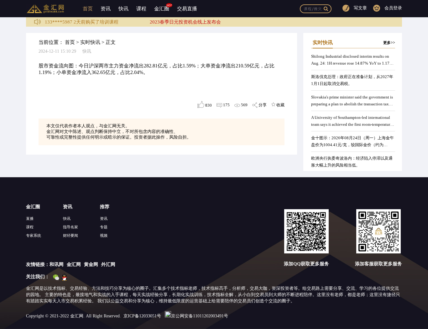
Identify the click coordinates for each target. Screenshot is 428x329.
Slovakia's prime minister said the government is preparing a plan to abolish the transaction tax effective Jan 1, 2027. (352, 104)
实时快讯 (90, 42)
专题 (103, 227)
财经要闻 (70, 235)
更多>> (389, 42)
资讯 (106, 8)
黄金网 (91, 264)
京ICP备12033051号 (142, 316)
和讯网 (57, 264)
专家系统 (33, 235)
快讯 (123, 8)
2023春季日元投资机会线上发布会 (185, 21)
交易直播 (187, 8)
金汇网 (74, 264)
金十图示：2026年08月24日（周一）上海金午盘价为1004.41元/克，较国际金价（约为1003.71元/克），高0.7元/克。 (352, 144)
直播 (30, 218)
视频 (103, 235)
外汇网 (108, 264)
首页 (88, 8)
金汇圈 (161, 8)
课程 (141, 8)
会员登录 (393, 8)
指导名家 (70, 227)
